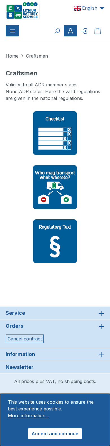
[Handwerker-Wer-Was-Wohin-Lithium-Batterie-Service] (55, 187)
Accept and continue (55, 433)
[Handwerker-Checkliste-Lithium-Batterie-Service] (55, 132)
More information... (28, 415)
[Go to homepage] (22, 10)
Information (20, 354)
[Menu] (12, 30)
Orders (14, 326)
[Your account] (70, 30)
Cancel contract (25, 339)
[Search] (57, 30)
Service (15, 313)
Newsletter (20, 367)
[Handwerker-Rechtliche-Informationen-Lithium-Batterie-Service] (55, 241)
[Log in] (84, 30)
